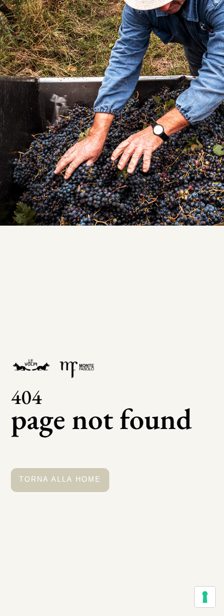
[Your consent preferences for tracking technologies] (205, 597)
